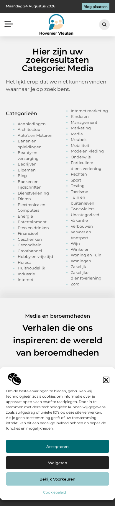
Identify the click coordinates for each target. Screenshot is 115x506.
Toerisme (79, 191)
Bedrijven (27, 164)
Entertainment (32, 221)
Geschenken (30, 239)
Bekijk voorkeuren (57, 479)
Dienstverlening (33, 193)
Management (84, 122)
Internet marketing (89, 110)
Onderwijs (81, 157)
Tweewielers (82, 208)
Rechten (79, 174)
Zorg (75, 284)
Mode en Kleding (87, 151)
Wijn (75, 243)
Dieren (24, 198)
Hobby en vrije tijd (35, 256)
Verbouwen (82, 226)
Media (77, 133)
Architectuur (30, 129)
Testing (78, 185)
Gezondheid (30, 244)
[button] (106, 380)
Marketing (81, 128)
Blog (22, 175)
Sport (76, 180)
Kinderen (80, 116)
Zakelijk (78, 266)
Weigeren (57, 462)
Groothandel (30, 250)
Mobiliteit (80, 145)
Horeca (25, 262)
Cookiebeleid (54, 492)
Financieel (28, 233)
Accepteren (57, 446)
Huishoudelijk (31, 268)
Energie (25, 216)
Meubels (79, 139)
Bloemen (27, 170)
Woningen (81, 260)
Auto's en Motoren (35, 135)
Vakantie (79, 220)
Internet (25, 279)
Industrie (26, 274)
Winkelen (80, 249)
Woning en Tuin (86, 255)
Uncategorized (85, 214)
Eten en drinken (33, 227)
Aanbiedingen (32, 123)
